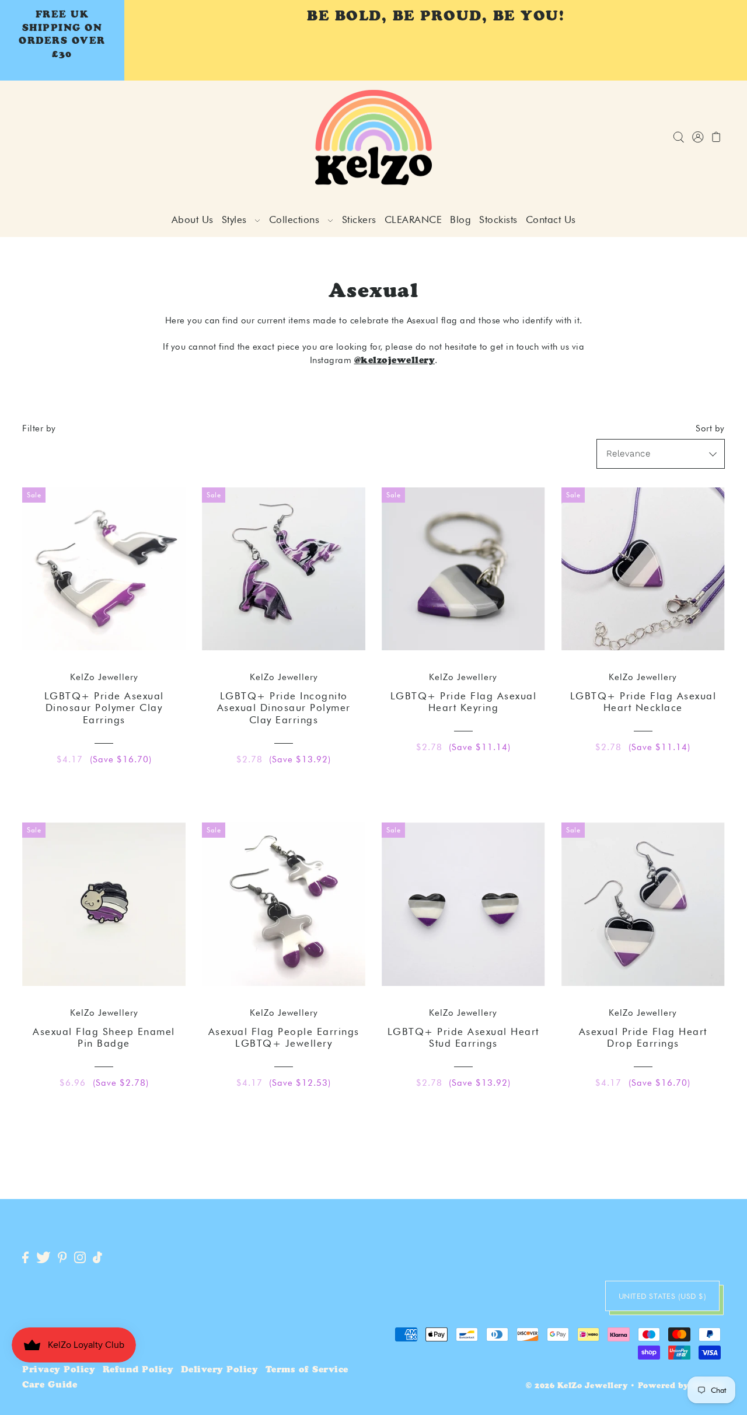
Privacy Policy (58, 1370)
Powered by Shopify (681, 1386)
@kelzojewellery (394, 361)
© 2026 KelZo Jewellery (576, 1386)
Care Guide (49, 1385)
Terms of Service (307, 1370)
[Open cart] (716, 137)
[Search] (678, 137)
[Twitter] (43, 1257)
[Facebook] (25, 1257)
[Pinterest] (62, 1257)
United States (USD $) (663, 1296)
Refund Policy (138, 1370)
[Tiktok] (97, 1257)
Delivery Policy (220, 1370)
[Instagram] (80, 1257)
